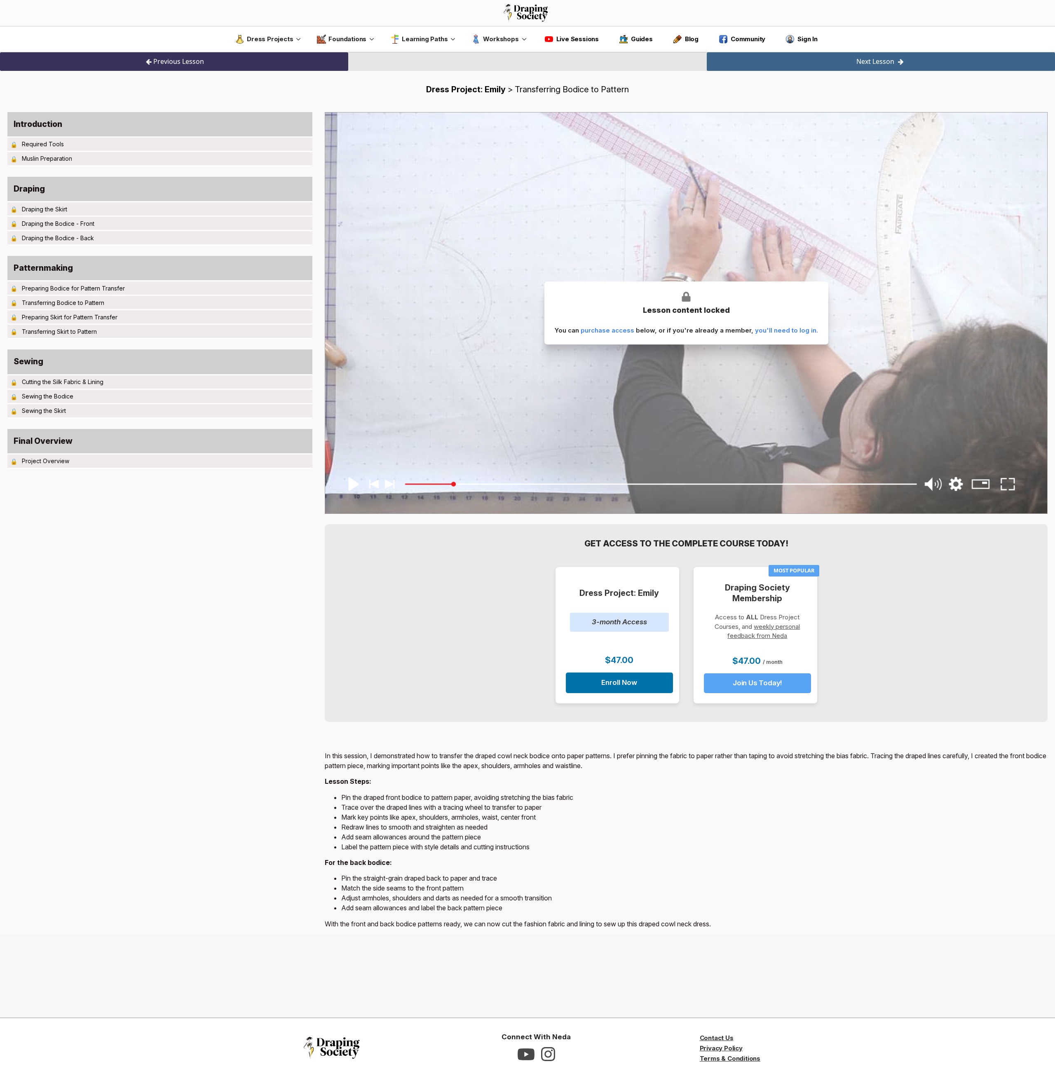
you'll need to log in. (786, 330)
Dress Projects (270, 39)
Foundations (347, 39)
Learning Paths (425, 39)
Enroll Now (619, 682)
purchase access (607, 330)
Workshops (500, 39)
